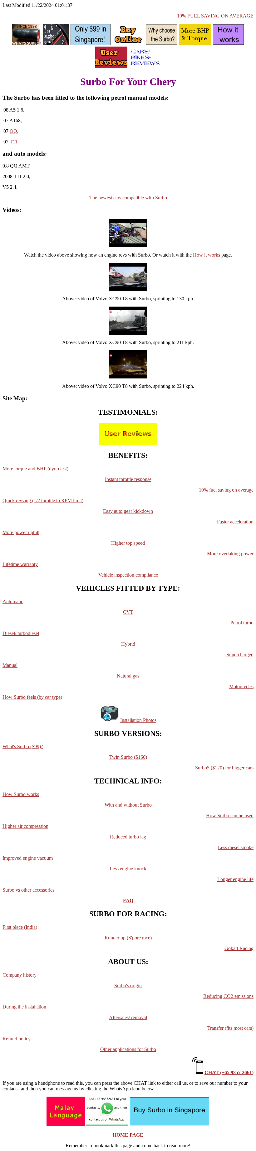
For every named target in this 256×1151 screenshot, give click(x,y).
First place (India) (19, 927)
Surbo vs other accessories (28, 890)
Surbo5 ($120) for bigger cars (224, 767)
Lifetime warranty (20, 564)
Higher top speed (128, 543)
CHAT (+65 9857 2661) (229, 1072)
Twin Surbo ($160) (128, 757)
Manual (9, 665)
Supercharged (240, 654)
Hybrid (128, 644)
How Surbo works (20, 794)
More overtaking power (230, 553)
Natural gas (128, 675)
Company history (19, 975)
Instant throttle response (128, 479)
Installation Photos (138, 720)
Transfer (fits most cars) (230, 1028)
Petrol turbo (242, 622)
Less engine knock (128, 868)
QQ (13, 131)
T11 (13, 141)
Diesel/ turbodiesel (20, 633)
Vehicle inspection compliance (128, 575)
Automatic (12, 601)
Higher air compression (25, 826)
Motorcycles (241, 686)
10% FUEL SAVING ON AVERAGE (215, 15)
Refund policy (16, 1038)
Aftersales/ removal (128, 1017)
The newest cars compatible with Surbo (128, 197)
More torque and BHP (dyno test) (35, 468)
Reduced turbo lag (128, 836)
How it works (206, 255)
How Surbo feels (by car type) (32, 697)
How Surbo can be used (230, 815)
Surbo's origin (128, 985)
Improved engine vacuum (27, 858)
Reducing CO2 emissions (228, 996)
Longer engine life (235, 879)
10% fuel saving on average (226, 490)
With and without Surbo (128, 805)
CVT (128, 612)
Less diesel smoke (236, 847)
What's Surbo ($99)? (22, 746)
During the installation (24, 1006)
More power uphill (20, 532)
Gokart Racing (239, 948)
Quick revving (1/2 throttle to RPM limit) (42, 500)
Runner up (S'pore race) (128, 937)
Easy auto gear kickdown (128, 511)
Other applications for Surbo (128, 1049)
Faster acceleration (235, 521)
